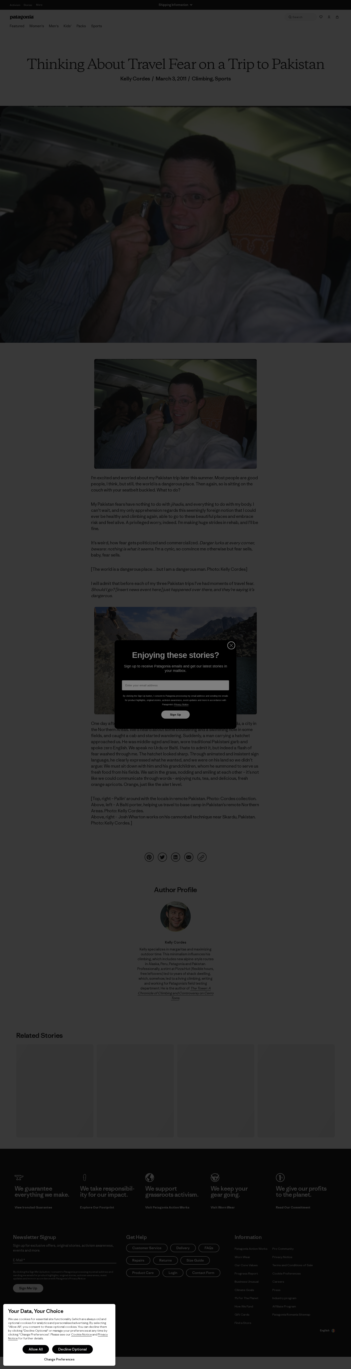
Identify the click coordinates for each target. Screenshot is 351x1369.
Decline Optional (72, 1349)
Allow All (36, 1349)
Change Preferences (59, 1359)
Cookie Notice (81, 1334)
